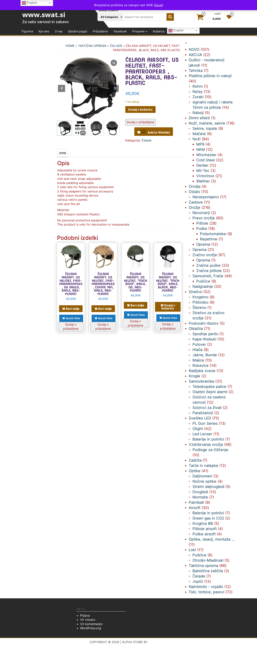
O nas (58, 31)
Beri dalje (73, 309)
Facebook (120, 31)
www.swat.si (43, 14)
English (178, 30)
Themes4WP (158, 642)
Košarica (158, 31)
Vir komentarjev (91, 624)
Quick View (73, 318)
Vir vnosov (87, 619)
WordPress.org (90, 628)
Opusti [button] (158, 5)
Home (70, 46)
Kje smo (44, 31)
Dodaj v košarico (140, 109)
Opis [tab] (62, 153)
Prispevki (138, 31)
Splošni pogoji (77, 31)
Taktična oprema (92, 46)
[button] (115, 88)
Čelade (116, 46)
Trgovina (27, 31)
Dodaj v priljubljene (140, 122)
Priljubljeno (100, 31)
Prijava (85, 615)
